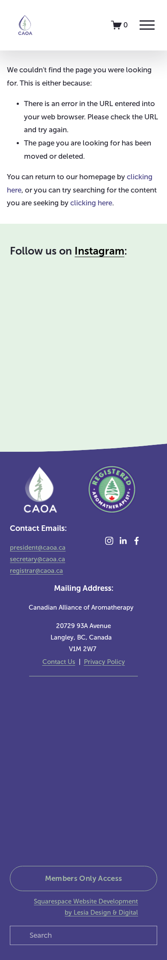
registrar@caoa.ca (36, 570)
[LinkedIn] (123, 540)
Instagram (99, 251)
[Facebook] (136, 540)
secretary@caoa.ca (37, 559)
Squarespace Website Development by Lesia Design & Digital (86, 907)
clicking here (91, 203)
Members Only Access (83, 878)
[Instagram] (109, 540)
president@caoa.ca (38, 547)
